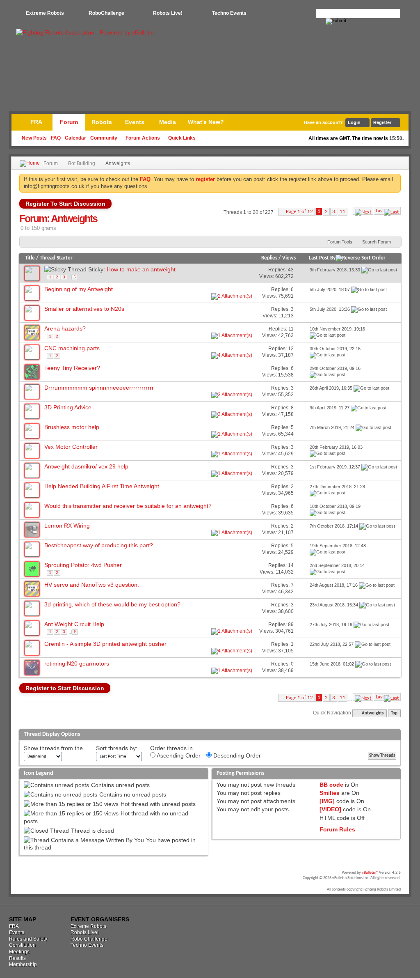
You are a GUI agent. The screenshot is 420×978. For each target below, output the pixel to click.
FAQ (56, 138)
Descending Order (236, 755)
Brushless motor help (71, 427)
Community (103, 138)
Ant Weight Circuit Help (74, 624)
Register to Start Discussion (64, 688)
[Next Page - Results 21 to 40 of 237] (363, 211)
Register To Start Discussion (65, 203)
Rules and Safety (28, 939)
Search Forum (376, 241)
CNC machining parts (72, 348)
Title (30, 258)
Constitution (22, 945)
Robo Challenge (89, 939)
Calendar (75, 138)
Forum (69, 122)
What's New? (206, 122)
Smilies (330, 793)
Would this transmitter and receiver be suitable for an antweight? (128, 506)
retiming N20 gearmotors (76, 663)
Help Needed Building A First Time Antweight (101, 486)
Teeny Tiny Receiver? (72, 368)
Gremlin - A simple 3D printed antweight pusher (105, 644)
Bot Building (81, 163)
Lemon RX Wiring (67, 525)
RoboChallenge (106, 13)
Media (167, 122)
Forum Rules (337, 829)
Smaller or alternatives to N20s (84, 308)
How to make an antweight (141, 269)
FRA (36, 122)
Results (17, 958)
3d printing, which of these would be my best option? (112, 604)
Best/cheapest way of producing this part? (98, 545)
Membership (23, 964)
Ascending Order (178, 755)
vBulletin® (370, 872)
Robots (101, 122)
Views (289, 258)
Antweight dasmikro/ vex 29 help (86, 466)
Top (394, 713)
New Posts (34, 138)
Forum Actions (143, 138)
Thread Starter (56, 258)
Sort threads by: (116, 748)
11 (342, 211)
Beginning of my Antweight (78, 289)
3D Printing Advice (67, 407)
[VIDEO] (330, 809)
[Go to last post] (379, 269)
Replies (269, 258)
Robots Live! (168, 13)
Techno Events (229, 13)
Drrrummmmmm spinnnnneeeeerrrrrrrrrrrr (99, 387)
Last (380, 211)
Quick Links (182, 138)
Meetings (19, 952)
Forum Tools (339, 241)
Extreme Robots (45, 13)
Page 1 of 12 (299, 211)
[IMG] (327, 801)
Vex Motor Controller (71, 446)
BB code (331, 784)
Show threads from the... (56, 748)
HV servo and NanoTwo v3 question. (91, 584)
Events (134, 122)
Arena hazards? (65, 328)
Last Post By (322, 258)
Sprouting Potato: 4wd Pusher (83, 565)
